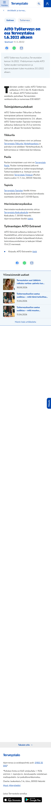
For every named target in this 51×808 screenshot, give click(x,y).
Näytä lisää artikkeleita (25, 322)
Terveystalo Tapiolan (13, 190)
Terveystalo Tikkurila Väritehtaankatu (21, 143)
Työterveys (25, 20)
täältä (30, 218)
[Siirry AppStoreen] (12, 799)
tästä (34, 251)
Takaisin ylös (24, 745)
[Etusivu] (19, 3)
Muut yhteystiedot (12, 785)
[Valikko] (47, 3)
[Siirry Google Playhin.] (33, 799)
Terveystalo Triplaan (23, 174)
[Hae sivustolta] (39, 3)
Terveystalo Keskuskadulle (16, 212)
